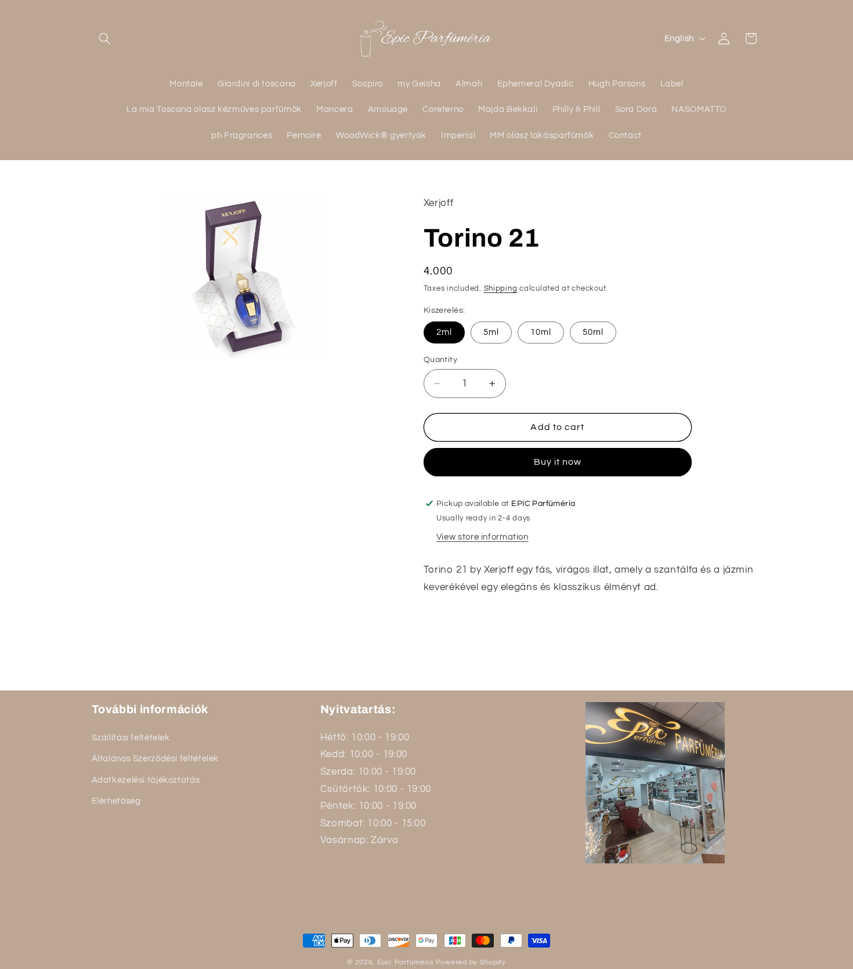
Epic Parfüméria (405, 962)
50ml (593, 332)
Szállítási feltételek (131, 737)
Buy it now (558, 462)
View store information (482, 537)
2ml (444, 332)
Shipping (501, 288)
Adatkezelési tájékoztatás (146, 779)
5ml (491, 332)
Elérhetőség (116, 801)
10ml (540, 332)
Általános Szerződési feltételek (155, 758)
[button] (105, 38)
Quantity (440, 360)
